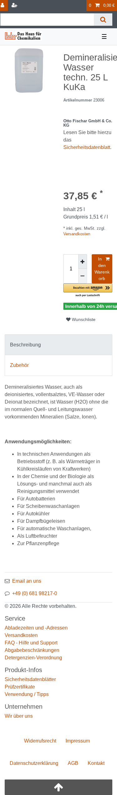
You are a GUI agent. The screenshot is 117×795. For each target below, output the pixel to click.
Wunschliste (83, 319)
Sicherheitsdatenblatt (86, 147)
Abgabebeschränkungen (32, 650)
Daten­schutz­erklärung (34, 763)
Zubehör (19, 365)
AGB (73, 763)
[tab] (58, 344)
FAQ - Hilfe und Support (31, 642)
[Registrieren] (15, 5)
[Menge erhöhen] (82, 261)
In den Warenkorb (102, 268)
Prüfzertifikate (20, 686)
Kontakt (96, 763)
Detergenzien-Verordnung (33, 657)
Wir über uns (19, 716)
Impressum (78, 740)
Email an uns (26, 581)
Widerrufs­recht (40, 740)
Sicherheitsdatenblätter (30, 679)
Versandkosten (76, 234)
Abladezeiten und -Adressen (36, 627)
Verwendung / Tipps (27, 694)
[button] (88, 290)
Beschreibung (25, 344)
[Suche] (103, 19)
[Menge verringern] (82, 276)
